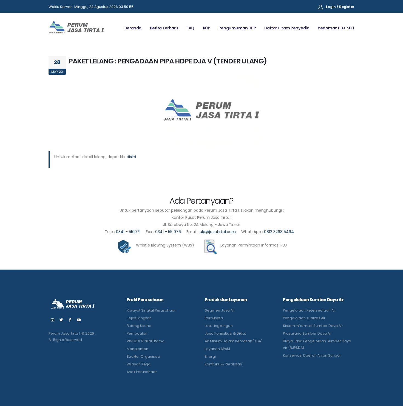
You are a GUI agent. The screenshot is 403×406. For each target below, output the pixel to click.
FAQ (190, 28)
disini (131, 156)
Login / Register (340, 6)
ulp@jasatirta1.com (218, 231)
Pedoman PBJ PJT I (336, 28)
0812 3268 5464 (279, 231)
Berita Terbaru (164, 28)
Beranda (132, 28)
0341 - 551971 (128, 231)
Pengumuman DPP (237, 28)
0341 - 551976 (168, 231)
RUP (206, 28)
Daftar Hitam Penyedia (287, 28)
